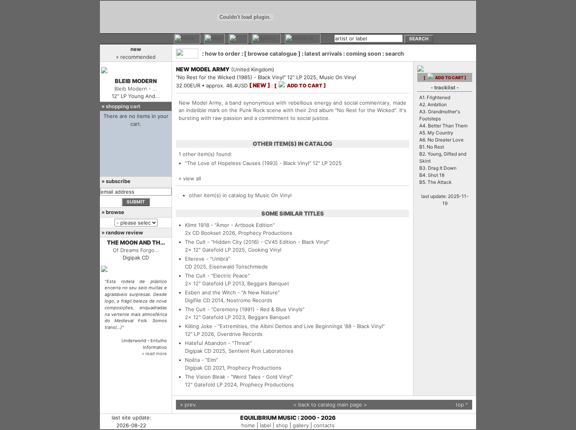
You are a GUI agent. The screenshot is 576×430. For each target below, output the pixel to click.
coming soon (363, 53)
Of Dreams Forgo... (136, 250)
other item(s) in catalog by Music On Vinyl (240, 195)
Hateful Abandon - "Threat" (218, 343)
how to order (222, 53)
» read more (154, 353)
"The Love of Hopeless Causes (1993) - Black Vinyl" (248, 163)
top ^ (462, 404)
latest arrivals (323, 53)
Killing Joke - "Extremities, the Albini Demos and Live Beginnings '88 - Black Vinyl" (285, 326)
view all (192, 178)
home (248, 425)
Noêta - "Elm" (201, 360)
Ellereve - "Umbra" (207, 259)
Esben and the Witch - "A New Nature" (232, 292)
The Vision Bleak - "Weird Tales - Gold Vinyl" (239, 377)
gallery (301, 425)
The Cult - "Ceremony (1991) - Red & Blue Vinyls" (244, 309)
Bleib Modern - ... (135, 88)
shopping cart (123, 106)
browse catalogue (272, 53)
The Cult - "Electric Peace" (217, 275)
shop (282, 425)
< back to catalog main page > (330, 404)
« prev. (188, 404)
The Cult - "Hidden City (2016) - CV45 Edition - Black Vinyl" (257, 242)
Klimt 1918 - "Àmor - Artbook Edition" (230, 225)
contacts (324, 425)
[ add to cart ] (300, 86)
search (394, 53)
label (265, 425)
